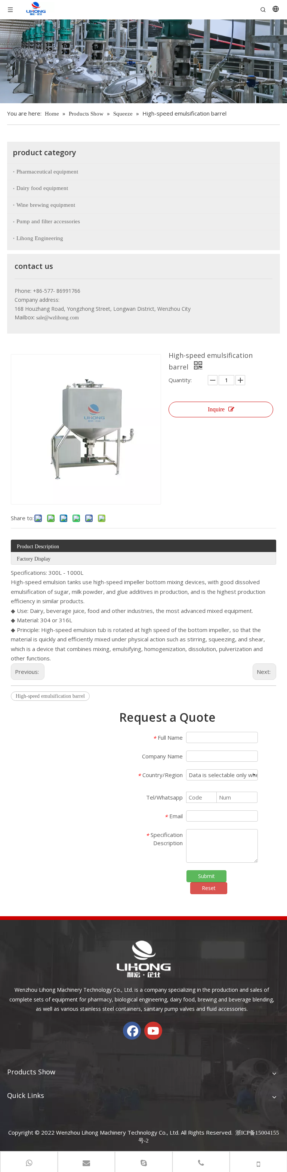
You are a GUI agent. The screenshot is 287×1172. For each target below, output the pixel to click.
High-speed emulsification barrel (50, 696)
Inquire (216, 409)
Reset (209, 888)
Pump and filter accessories (48, 221)
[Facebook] (132, 1031)
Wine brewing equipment (45, 205)
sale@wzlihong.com (57, 317)
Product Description (38, 546)
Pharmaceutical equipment (47, 172)
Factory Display (33, 559)
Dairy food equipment (42, 188)
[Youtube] (153, 1031)
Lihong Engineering (39, 238)
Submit (206, 876)
